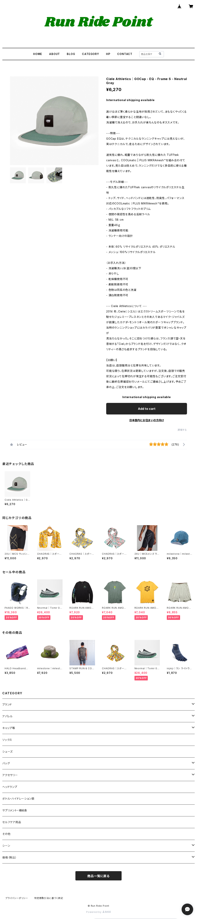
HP (108, 54)
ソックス (7, 739)
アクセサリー (10, 775)
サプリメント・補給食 (14, 810)
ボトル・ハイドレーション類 (18, 798)
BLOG (71, 54)
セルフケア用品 (11, 822)
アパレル (7, 716)
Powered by (94, 912)
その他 (6, 833)
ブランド (7, 704)
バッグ (6, 763)
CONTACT (124, 54)
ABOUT (54, 54)
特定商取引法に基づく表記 (48, 898)
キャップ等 (8, 728)
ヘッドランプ (9, 786)
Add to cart (146, 409)
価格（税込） (9, 857)
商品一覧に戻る (98, 876)
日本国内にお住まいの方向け (146, 420)
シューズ (7, 751)
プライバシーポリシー (16, 898)
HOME (37, 54)
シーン (6, 845)
